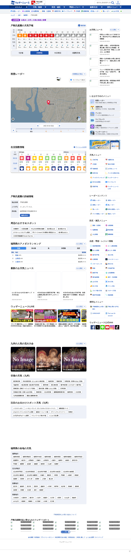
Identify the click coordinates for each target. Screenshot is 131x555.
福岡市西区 (57, 457)
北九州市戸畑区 (42, 471)
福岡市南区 (48, 457)
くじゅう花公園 (53, 415)
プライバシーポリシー (47, 537)
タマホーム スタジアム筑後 (21, 232)
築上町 (51, 479)
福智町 (41, 490)
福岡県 (26, 15)
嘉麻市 (43, 486)
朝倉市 (74, 497)
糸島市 (67, 460)
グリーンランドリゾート (58, 412)
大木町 (45, 501)
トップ (13, 15)
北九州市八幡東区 (18, 475)
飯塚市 (22, 486)
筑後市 (45, 497)
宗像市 (39, 460)
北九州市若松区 (30, 471)
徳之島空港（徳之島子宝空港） (30, 385)
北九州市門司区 (18, 471)
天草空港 (63, 388)
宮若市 (36, 486)
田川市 (29, 486)
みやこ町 (29, 479)
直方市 (15, 486)
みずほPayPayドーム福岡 (21, 415)
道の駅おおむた (63, 232)
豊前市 (49, 475)
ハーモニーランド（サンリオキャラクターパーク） (40, 408)
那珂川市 (74, 460)
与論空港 (16, 385)
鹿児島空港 (16, 381)
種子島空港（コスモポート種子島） (71, 385)
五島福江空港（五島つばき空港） (23, 392)
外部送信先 (71, 537)
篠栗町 (22, 464)
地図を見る (24, 215)
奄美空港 (51, 381)
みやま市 (16, 501)
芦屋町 (63, 475)
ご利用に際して (80, 537)
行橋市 (42, 475)
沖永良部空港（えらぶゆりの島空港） (34, 381)
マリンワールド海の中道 (39, 415)
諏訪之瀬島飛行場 (32, 395)
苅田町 (22, 479)
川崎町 (22, 490)
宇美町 (15, 464)
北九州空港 (47, 392)
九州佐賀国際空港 (18, 395)
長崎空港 (38, 392)
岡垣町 (77, 475)
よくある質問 (90, 537)
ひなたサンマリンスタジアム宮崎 (23, 412)
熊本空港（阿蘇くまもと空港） (48, 388)
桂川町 (63, 486)
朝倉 (16, 255)
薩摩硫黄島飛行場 (59, 392)
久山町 (50, 464)
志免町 (29, 464)
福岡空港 (70, 392)
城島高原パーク (63, 408)
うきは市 (66, 497)
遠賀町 (15, 479)
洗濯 (15, 168)
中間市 (56, 475)
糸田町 (15, 490)
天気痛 (15, 163)
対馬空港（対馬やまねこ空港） (74, 381)
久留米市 (24, 497)
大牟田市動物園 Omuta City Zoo (23, 236)
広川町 (52, 501)
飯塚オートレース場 (42, 412)
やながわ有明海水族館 (37, 229)
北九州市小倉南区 (68, 471)
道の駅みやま (62, 229)
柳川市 (32, 497)
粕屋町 (56, 464)
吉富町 (37, 479)
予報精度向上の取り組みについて (65, 514)
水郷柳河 (16, 229)
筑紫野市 (16, 460)
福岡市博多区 (27, 457)
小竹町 (50, 486)
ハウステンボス (18, 408)
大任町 (29, 490)
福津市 (60, 460)
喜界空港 (45, 385)
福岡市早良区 (78, 457)
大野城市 (31, 460)
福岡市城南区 (68, 457)
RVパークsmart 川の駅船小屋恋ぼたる (44, 232)
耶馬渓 (70, 412)
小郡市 (59, 497)
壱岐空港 (59, 381)
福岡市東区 (16, 457)
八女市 (39, 497)
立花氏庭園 (24, 229)
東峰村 (30, 501)
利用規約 (37, 537)
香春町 (70, 486)
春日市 (23, 460)
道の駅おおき (51, 229)
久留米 (17, 262)
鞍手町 (56, 486)
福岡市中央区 (38, 457)
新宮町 (43, 464)
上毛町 (44, 479)
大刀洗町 (38, 501)
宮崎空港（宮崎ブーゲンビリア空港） (24, 388)
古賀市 (54, 460)
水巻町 (70, 475)
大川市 (52, 497)
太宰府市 (46, 460)
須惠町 (36, 464)
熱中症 (15, 158)
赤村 (35, 490)
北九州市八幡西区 (32, 475)
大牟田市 (16, 497)
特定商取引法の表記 (61, 537)
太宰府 (17, 258)
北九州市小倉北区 (55, 471)
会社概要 (30, 537)
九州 (19, 15)
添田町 (77, 486)
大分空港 (78, 392)
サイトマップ (99, 537)
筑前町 (23, 501)
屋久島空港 (54, 385)
